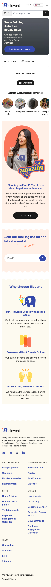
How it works (34, 496)
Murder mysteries (11, 478)
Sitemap (6, 561)
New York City (35, 467)
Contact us (8, 545)
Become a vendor (37, 507)
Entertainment (9, 483)
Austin (31, 473)
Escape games (10, 467)
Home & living (9, 496)
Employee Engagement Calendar (9, 518)
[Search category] (7, 13)
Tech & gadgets (10, 510)
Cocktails (7, 473)
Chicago (32, 483)
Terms (5, 579)
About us (7, 550)
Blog (4, 555)
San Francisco (35, 478)
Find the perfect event (19, 49)
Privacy (13, 579)
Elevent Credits (36, 520)
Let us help (25, 215)
